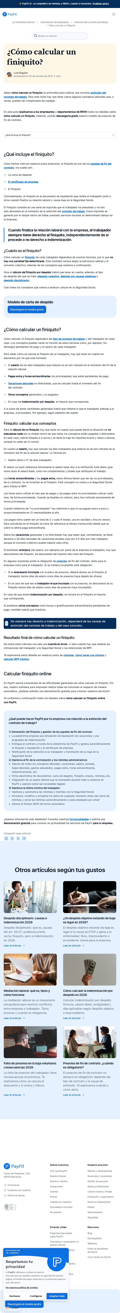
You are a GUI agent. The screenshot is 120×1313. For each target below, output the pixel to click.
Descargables (95, 1238)
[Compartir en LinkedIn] (6, 838)
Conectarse (13, 1185)
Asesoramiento (95, 1212)
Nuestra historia (58, 1176)
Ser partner (56, 1212)
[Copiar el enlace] (24, 838)
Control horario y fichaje (100, 1191)
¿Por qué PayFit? (58, 1170)
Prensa (53, 1196)
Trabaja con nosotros (60, 1201)
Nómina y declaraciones (100, 1170)
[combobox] (60, 36)
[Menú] (114, 14)
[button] (12, 1308)
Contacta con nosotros (19, 1190)
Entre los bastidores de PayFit (98, 1250)
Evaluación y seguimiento (100, 1196)
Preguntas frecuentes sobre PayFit (61, 1235)
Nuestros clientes (59, 1181)
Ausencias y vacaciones (100, 1176)
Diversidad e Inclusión (61, 1207)
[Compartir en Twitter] (18, 838)
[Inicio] (9, 14)
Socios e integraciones (99, 1201)
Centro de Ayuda (16, 1195)
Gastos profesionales (98, 1186)
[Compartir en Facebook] (12, 838)
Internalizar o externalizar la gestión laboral (64, 1243)
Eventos (54, 1191)
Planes (91, 1207)
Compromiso (56, 1186)
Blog (90, 1233)
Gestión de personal (98, 1181)
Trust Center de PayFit (99, 1257)
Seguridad (93, 1217)
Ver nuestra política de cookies (22, 1287)
